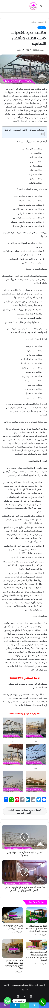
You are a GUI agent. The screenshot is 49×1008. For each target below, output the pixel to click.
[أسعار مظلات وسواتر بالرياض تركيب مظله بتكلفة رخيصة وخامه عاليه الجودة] (36, 944)
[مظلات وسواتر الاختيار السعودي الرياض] (33, 6)
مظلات (33, 22)
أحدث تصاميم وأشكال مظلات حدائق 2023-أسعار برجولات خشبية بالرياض (36, 928)
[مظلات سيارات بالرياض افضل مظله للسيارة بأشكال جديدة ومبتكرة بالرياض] (12, 948)
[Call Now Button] (42, 1002)
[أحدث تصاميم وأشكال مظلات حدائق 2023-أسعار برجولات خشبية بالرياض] (36, 915)
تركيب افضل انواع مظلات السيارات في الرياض (13, 927)
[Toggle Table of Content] (41, 134)
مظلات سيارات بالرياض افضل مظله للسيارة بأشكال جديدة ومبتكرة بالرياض (14, 964)
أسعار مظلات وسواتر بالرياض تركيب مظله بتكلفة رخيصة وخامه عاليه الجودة (36, 956)
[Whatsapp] (7, 1001)
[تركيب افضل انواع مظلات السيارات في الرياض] (12, 915)
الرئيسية (41, 22)
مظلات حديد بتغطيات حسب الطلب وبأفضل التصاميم (24, 811)
